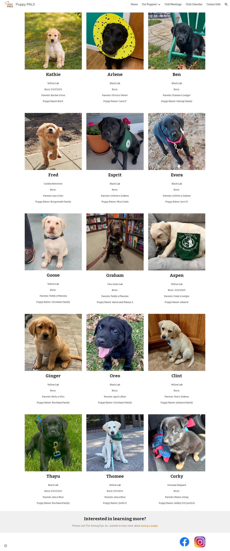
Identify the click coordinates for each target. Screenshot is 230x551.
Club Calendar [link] (194, 4)
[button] (226, 4)
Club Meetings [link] (173, 4)
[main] (53, 74)
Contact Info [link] (214, 4)
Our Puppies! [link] (149, 4)
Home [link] (134, 4)
